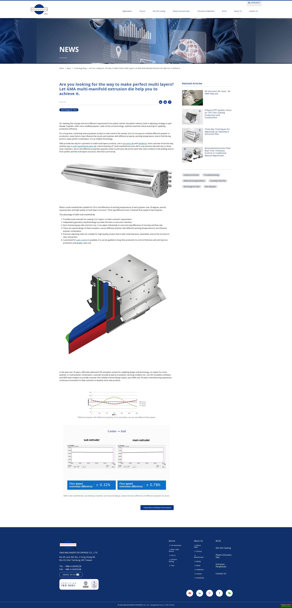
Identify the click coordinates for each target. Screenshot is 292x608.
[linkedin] (160, 102)
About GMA (197, 546)
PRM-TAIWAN (169, 605)
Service (142, 11)
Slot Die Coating (159, 11)
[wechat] (229, 593)
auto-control (82, 240)
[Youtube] (189, 593)
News (198, 565)
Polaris (161, 605)
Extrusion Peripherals (205, 11)
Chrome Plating (173, 560)
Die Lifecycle (210, 186)
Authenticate (199, 557)
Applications (127, 11)
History (199, 551)
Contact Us (253, 11)
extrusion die (128, 143)
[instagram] (209, 593)
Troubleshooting (211, 175)
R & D (173, 555)
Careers (199, 574)
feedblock (142, 143)
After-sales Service (174, 550)
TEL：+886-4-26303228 (70, 566)
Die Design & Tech (69, 110)
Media (198, 561)
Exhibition (200, 569)
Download (200, 578)
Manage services (286, 604)
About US (237, 11)
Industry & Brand (191, 175)
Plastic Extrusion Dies (181, 11)
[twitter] (165, 102)
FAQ (172, 565)
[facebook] (169, 102)
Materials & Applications (194, 181)
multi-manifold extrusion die (84, 146)
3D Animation (176, 545)
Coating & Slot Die (218, 181)
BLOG (224, 11)
